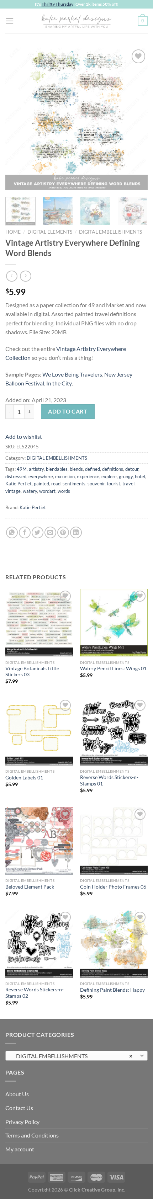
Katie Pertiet (18, 483)
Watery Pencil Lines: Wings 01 (113, 668)
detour (131, 469)
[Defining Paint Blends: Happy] (114, 943)
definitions (112, 469)
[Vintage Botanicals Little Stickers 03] (39, 622)
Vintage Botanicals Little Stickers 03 (32, 672)
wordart (47, 491)
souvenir (96, 483)
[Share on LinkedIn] (76, 532)
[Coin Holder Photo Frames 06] (114, 840)
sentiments (74, 483)
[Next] (136, 119)
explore (109, 476)
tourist (113, 483)
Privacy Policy (22, 1121)
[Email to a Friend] (50, 532)
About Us (17, 1094)
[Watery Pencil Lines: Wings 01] (114, 622)
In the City (59, 383)
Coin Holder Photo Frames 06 (113, 887)
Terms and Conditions (32, 1135)
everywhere (40, 476)
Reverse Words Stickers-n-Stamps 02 (34, 993)
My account (19, 1149)
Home (13, 232)
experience (88, 476)
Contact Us (19, 1107)
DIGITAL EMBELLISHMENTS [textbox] (72, 1056)
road (55, 483)
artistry (36, 469)
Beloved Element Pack (29, 887)
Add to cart (67, 411)
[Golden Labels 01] (39, 732)
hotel (140, 476)
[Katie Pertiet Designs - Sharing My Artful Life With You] (76, 21)
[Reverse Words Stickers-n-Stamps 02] (39, 943)
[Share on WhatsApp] (12, 532)
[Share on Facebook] (25, 532)
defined (92, 469)
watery (30, 491)
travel (128, 483)
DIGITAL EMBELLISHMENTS (110, 232)
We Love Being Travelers (72, 374)
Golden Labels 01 (24, 777)
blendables (57, 469)
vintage (13, 491)
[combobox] (76, 1056)
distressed (15, 476)
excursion (65, 476)
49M (22, 469)
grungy (126, 476)
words (64, 491)
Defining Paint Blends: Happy (112, 990)
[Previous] (17, 119)
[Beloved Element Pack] (39, 840)
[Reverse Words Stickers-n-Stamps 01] (114, 732)
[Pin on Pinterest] (63, 532)
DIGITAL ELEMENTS (49, 232)
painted (41, 483)
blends (76, 469)
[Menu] (9, 21)
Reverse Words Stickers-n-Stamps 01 (109, 780)
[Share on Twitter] (37, 532)
